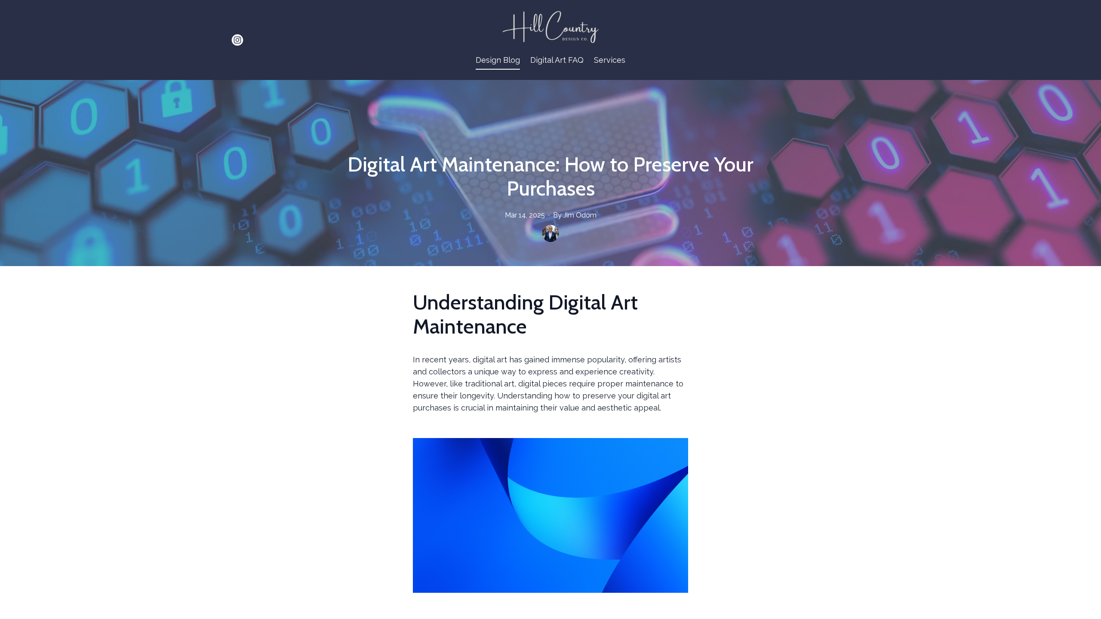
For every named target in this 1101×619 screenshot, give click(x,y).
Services (609, 59)
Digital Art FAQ (557, 59)
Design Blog (498, 59)
